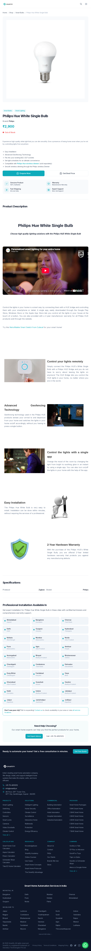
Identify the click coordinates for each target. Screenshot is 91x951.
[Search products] (81, 4)
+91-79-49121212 (12, 785)
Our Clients (51, 857)
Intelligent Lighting (31, 805)
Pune (27, 898)
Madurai (23, 922)
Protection (29, 827)
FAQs (49, 853)
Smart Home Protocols (33, 868)
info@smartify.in (11, 788)
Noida (27, 901)
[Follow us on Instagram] (79, 945)
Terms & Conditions (50, 945)
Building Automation (54, 805)
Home (5, 13)
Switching (6, 809)
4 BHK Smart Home (76, 820)
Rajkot (58, 925)
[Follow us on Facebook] (71, 945)
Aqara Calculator (9, 852)
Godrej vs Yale (75, 846)
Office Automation (53, 809)
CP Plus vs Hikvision (77, 849)
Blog (26, 849)
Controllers (7, 812)
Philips (11, 121)
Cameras (6, 824)
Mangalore (42, 929)
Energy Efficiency (31, 831)
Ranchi (40, 918)
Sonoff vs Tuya (75, 853)
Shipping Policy (63, 945)
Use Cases (29, 861)
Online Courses (30, 857)
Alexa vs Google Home (78, 867)
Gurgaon (6, 901)
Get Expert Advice (34, 736)
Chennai (72, 894)
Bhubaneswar (25, 918)
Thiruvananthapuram (63, 929)
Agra (57, 922)
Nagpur (5, 915)
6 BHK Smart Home (76, 827)
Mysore (23, 929)
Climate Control (8, 831)
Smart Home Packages (78, 805)
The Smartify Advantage (34, 872)
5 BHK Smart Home (76, 824)
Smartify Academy (31, 853)
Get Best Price (69, 173)
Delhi (26, 894)
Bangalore (6, 894)
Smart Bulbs (20, 13)
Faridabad (24, 925)
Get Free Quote (81, 751)
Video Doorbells (9, 827)
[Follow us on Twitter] (75, 945)
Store (49, 865)
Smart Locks (7, 820)
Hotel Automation (53, 812)
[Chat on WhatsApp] (85, 945)
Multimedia (29, 824)
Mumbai (49, 894)
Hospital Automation (54, 816)
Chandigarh (42, 911)
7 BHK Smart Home (76, 831)
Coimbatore (24, 915)
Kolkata (49, 898)
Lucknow (23, 911)
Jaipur (5, 911)
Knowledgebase (31, 846)
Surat (57, 915)
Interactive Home (31, 820)
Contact (50, 849)
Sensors (6, 816)
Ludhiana (76, 925)
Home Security (30, 809)
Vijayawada (7, 922)
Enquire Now (25, 173)
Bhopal (5, 918)
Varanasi (41, 922)
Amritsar (5, 929)
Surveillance (29, 816)
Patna (49, 901)
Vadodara (77, 915)
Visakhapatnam (43, 915)
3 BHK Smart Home (76, 816)
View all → (6, 835)
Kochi (58, 911)
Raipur (75, 918)
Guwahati (59, 918)
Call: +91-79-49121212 (55, 736)
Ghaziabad (42, 925)
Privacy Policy (37, 945)
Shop (11, 13)
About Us (50, 846)
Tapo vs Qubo (75, 857)
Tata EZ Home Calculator (12, 866)
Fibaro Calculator (9, 856)
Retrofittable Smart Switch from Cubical (26, 327)
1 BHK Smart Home (76, 809)
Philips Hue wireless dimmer (28, 163)
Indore (75, 911)
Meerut (76, 922)
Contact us (38, 710)
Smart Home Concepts (33, 865)
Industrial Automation (54, 820)
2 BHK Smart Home (76, 812)
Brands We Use (53, 861)
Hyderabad (7, 898)
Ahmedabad (73, 898)
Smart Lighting (20, 111)
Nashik (5, 925)
